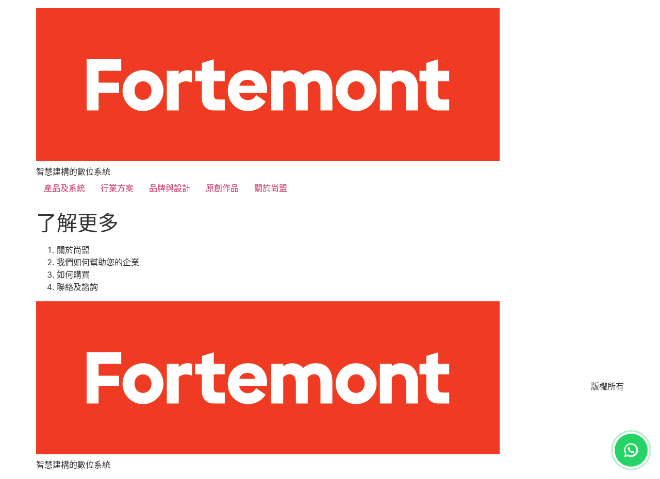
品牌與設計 (169, 188)
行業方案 (117, 188)
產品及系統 (64, 188)
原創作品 (222, 188)
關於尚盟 (270, 188)
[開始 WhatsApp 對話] (631, 450)
